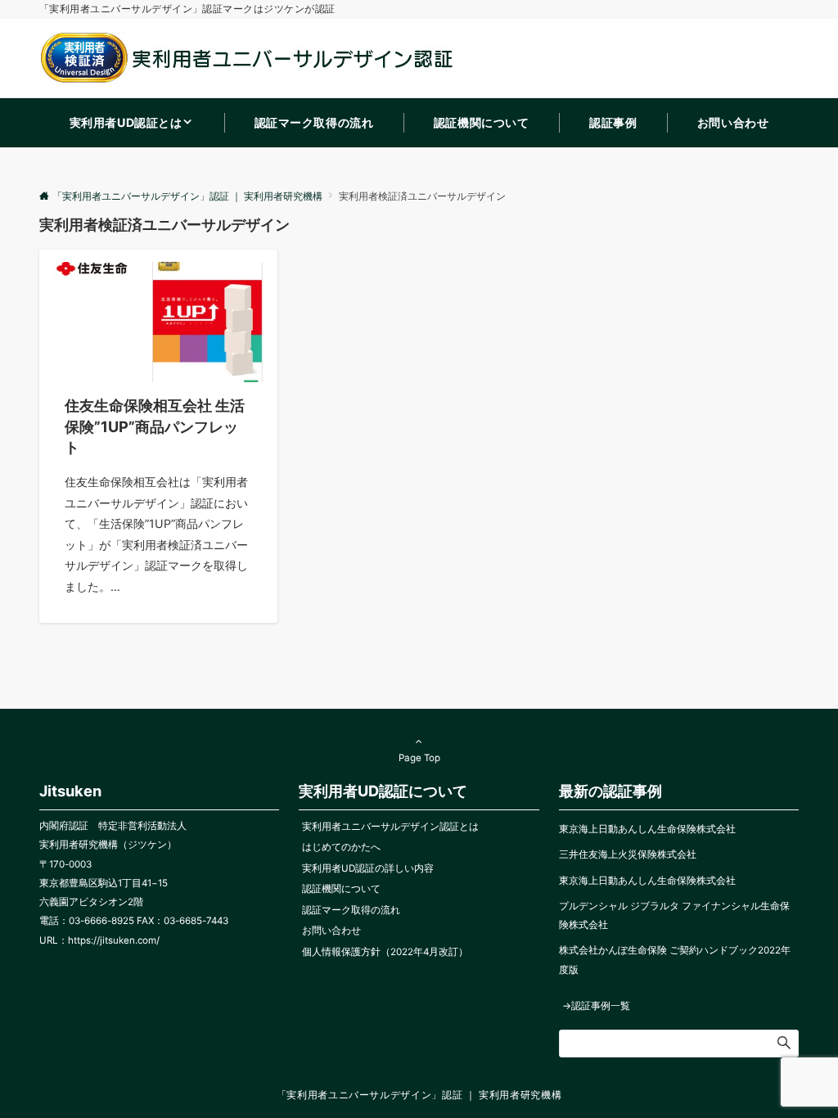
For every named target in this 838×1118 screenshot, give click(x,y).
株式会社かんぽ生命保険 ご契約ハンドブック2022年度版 (675, 959)
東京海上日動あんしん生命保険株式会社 (647, 829)
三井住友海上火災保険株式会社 (627, 854)
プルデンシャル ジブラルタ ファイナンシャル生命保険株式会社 (674, 915)
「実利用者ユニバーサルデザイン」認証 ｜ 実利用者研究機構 (419, 1095)
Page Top (419, 758)
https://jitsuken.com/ (114, 940)
